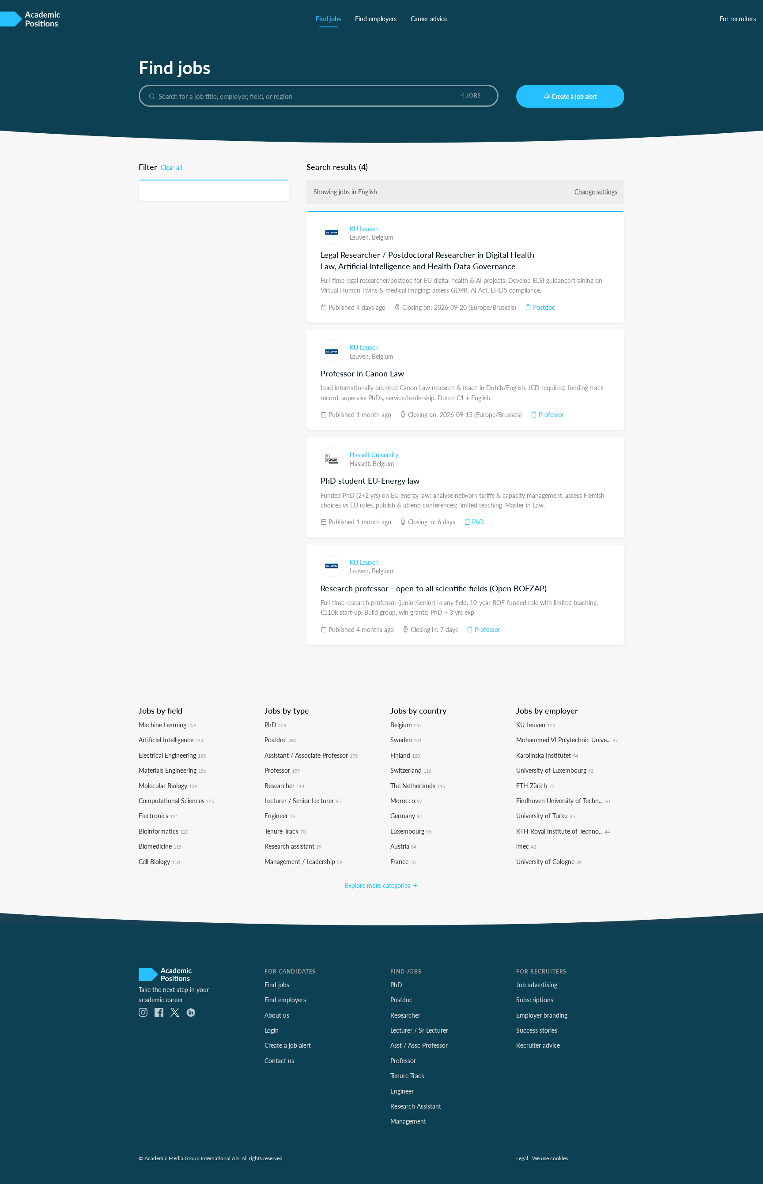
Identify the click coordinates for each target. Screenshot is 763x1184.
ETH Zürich (535, 785)
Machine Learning (167, 724)
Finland (405, 755)
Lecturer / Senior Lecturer (302, 800)
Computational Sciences (176, 800)
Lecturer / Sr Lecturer (419, 1030)
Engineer (279, 815)
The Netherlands (417, 785)
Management (408, 1120)
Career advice (429, 18)
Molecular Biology (168, 785)
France (402, 861)
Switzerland (410, 770)
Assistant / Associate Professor (311, 755)
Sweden (406, 739)
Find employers (376, 18)
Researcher (284, 785)
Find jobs (328, 18)
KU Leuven (364, 228)
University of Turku (545, 815)
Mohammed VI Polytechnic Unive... (567, 739)
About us (276, 1015)
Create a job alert (574, 96)
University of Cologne (549, 861)
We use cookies (550, 1158)
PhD (477, 521)
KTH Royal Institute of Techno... (563, 831)
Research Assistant (415, 1105)
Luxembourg (410, 831)
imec (526, 846)
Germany (406, 815)
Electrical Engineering (172, 755)
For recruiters (738, 18)
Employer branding (541, 1015)
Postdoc (543, 307)
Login (271, 1030)
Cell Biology (159, 861)
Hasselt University (374, 454)
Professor (550, 414)
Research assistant (292, 846)
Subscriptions (534, 999)
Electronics (158, 815)
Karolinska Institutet (547, 755)
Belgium (382, 237)
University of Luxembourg (554, 770)
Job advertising (536, 984)
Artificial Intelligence (171, 739)
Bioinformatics (163, 831)
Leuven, (361, 237)
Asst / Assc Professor (419, 1045)
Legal (522, 1158)
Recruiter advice (538, 1045)
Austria (403, 846)
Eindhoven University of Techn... (563, 800)
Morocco (406, 800)
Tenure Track (285, 831)
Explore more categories (378, 885)
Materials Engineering (172, 770)
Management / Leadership (303, 861)
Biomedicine (160, 846)
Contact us (279, 1060)
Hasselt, (361, 463)
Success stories (536, 1030)
